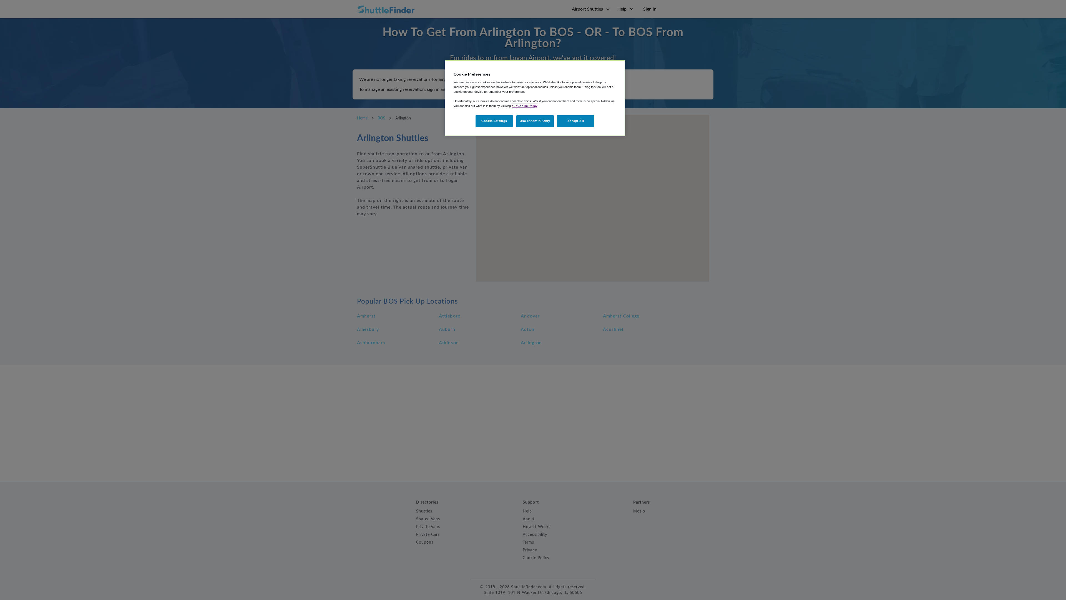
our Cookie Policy (524, 106)
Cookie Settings (494, 120)
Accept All (575, 120)
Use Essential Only (535, 120)
